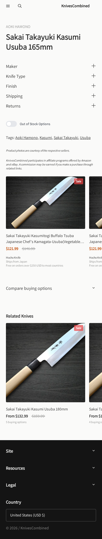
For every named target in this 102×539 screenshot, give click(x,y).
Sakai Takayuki (66, 137)
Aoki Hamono (26, 137)
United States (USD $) (27, 515)
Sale (78, 181)
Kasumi (46, 137)
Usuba (85, 137)
